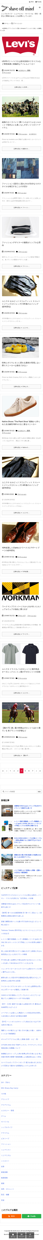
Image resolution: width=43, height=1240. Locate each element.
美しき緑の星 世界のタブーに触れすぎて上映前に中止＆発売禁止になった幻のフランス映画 (21, 952)
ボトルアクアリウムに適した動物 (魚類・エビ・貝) (19, 1039)
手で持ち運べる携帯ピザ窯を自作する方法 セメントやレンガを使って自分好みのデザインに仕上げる (21, 961)
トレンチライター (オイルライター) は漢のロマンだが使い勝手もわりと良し (21, 970)
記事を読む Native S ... (21, 447)
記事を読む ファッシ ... (21, 207)
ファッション (6, 72)
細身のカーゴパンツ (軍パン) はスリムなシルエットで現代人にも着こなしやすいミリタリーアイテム (21, 125)
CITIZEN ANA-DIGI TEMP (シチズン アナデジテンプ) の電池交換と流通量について (21, 1046)
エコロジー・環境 (24, 70)
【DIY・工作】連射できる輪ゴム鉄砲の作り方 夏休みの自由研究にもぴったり (21, 1005)
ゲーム (3, 1116)
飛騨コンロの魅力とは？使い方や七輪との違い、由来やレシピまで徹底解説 (21, 1032)
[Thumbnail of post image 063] (21, 408)
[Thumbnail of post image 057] (21, 170)
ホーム (6, 23)
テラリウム (5, 1133)
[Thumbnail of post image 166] (21, 534)
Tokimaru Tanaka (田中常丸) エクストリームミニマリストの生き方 (21, 931)
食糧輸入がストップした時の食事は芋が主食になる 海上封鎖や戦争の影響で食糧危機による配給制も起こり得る (21, 1055)
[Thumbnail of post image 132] (21, 287)
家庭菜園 (4, 1172)
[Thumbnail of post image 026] (21, 349)
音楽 (2, 1200)
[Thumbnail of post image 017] (21, 229)
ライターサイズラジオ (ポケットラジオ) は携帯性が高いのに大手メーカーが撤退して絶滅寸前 (21, 987)
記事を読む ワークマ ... (21, 634)
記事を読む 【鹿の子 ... (21, 755)
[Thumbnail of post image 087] (21, 714)
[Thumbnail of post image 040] (21, 108)
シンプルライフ (6, 1127)
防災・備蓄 (5, 1194)
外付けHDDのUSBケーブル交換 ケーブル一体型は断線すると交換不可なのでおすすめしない (28, 840)
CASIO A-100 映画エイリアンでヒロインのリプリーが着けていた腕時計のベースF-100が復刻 (20, 996)
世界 (2, 1166)
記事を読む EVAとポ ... (21, 386)
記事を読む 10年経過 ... (21, 571)
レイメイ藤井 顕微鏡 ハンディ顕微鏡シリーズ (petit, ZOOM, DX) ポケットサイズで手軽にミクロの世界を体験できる (28, 823)
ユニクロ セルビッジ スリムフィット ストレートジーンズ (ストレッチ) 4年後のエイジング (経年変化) (21, 485)
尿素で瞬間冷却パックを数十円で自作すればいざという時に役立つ (21, 923)
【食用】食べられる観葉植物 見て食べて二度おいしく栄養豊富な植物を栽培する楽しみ (21, 914)
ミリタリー (32, 134)
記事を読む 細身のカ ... (21, 149)
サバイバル (5, 1122)
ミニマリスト (6, 1150)
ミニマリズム (6, 1155)
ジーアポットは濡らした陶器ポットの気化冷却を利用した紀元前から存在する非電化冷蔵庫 (21, 1014)
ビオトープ (5, 1138)
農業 (2, 1183)
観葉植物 (4, 1178)
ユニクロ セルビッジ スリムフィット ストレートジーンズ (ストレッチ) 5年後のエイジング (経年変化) (21, 304)
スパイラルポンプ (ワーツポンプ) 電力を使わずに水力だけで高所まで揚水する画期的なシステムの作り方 (21, 1064)
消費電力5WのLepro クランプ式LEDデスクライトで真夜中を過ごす (20, 905)
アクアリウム (6, 1105)
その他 (3, 1094)
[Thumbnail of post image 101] (21, 48)
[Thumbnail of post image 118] (21, 593)
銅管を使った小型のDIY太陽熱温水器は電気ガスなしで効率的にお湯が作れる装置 (21, 979)
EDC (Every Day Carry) (9, 1088)
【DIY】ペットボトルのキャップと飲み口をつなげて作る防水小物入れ (21, 1023)
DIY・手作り (5, 1082)
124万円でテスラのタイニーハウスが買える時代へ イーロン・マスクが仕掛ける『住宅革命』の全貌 (21, 896)
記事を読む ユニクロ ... (21, 328)
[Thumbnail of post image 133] (21, 655)
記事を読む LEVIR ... (21, 87)
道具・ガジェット (7, 1189)
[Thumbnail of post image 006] (21, 469)
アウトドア (22, 616)
